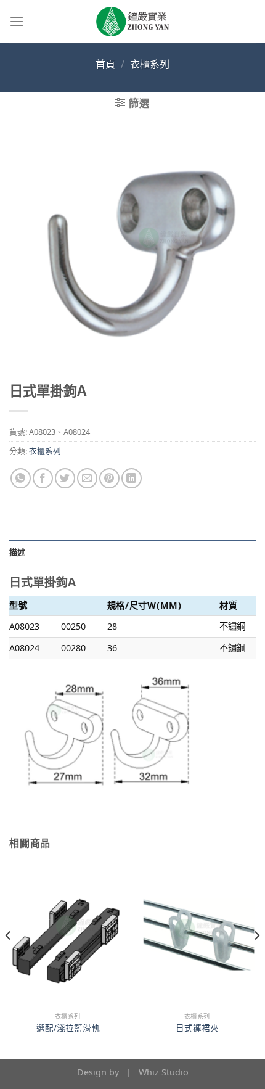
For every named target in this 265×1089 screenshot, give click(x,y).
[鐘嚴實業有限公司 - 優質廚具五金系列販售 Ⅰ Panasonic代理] (132, 21)
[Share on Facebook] (43, 478)
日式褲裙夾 (197, 1028)
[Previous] (8, 960)
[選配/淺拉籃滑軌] (67, 934)
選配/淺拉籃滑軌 (68, 1028)
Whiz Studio (164, 1072)
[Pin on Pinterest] (109, 478)
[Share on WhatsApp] (20, 478)
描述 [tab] (17, 552)
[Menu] (16, 21)
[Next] (256, 960)
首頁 (105, 64)
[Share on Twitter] (65, 478)
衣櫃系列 (149, 64)
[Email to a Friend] (87, 478)
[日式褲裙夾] (197, 934)
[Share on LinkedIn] (131, 478)
